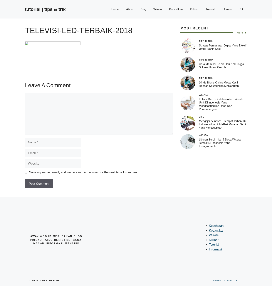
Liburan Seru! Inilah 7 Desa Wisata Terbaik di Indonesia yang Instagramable (220, 143)
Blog (143, 9)
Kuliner (194, 9)
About (129, 9)
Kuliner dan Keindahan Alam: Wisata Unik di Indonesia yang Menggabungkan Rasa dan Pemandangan (221, 104)
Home (115, 9)
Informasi (227, 9)
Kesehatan (216, 226)
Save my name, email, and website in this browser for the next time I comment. (84, 172)
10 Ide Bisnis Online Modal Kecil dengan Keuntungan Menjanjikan (219, 84)
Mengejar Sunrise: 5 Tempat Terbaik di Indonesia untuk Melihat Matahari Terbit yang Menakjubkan (222, 124)
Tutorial (210, 9)
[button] (242, 9)
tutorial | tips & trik (45, 9)
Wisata (157, 9)
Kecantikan (176, 9)
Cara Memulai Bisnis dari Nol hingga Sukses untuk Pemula (221, 65)
